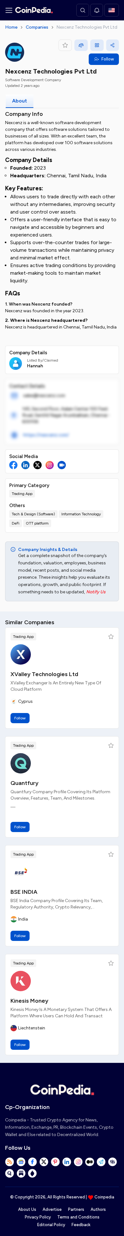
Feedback (81, 1224)
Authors (98, 1209)
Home (11, 27)
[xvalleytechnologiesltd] (20, 654)
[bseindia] (20, 872)
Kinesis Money (29, 1000)
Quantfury (24, 783)
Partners (76, 1209)
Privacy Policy (38, 1217)
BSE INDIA (24, 891)
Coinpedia (104, 1197)
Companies (37, 27)
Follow (107, 59)
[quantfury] (20, 763)
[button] (111, 636)
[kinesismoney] (20, 981)
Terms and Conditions (78, 1217)
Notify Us (96, 592)
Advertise (52, 1209)
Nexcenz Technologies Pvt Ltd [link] (87, 27)
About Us (27, 1209)
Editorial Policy (51, 1224)
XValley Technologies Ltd (44, 674)
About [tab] (19, 101)
